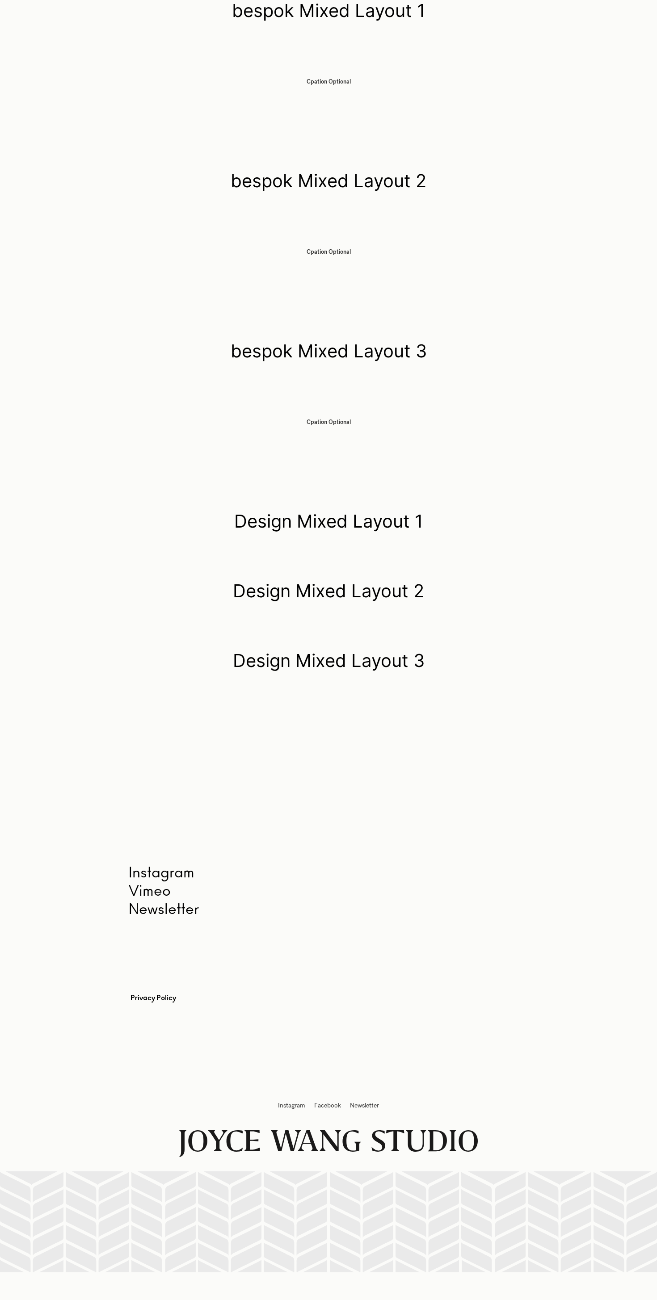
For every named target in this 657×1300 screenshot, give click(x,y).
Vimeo (150, 891)
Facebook (327, 1105)
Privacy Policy (153, 998)
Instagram (291, 1105)
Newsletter (164, 909)
